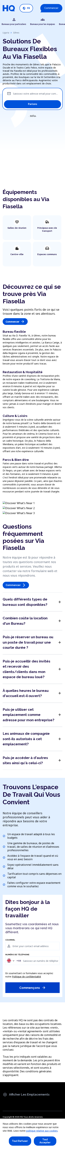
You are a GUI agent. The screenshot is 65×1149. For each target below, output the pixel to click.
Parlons (32, 104)
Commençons (32, 987)
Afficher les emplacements (26, 1094)
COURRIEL (10, 940)
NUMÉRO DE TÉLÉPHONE (17, 955)
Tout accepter (45, 1141)
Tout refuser (20, 1141)
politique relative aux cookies (42, 1130)
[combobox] (14, 960)
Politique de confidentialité (26, 976)
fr (26, 8)
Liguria (6, 32)
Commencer (51, 8)
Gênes (16, 32)
